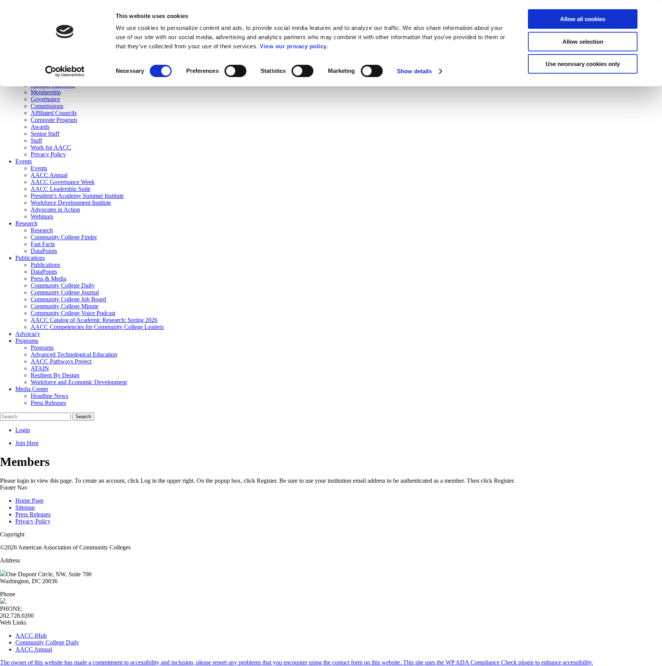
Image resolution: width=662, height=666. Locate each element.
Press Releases (33, 514)
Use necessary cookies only (583, 64)
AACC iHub (31, 635)
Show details (414, 71)
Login (22, 430)
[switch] (235, 71)
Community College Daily (47, 642)
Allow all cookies (582, 19)
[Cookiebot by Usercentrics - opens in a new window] (64, 71)
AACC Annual (33, 649)
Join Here (27, 443)
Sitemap (25, 507)
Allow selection (582, 41)
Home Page (29, 500)
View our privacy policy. (294, 46)
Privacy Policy (33, 521)
